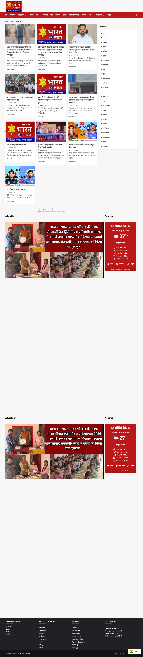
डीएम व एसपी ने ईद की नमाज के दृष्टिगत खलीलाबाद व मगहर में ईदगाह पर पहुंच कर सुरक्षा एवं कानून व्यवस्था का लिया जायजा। (51, 51)
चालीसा (105, 83)
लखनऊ (105, 124)
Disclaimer (76, 631)
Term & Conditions (78, 642)
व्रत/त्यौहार (106, 128)
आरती (104, 56)
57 (58, 210)
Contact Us (76, 633)
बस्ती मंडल (105, 97)
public (105, 38)
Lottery (8, 634)
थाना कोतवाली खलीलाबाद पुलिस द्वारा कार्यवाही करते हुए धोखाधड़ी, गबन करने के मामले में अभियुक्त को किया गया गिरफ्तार (20, 51)
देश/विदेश (12, 15)
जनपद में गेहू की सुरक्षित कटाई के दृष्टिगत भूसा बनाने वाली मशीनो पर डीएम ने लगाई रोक (82, 50)
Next (62, 210)
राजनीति (45, 15)
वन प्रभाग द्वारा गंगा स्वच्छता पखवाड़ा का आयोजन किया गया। (20, 98)
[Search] (136, 15)
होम (6, 15)
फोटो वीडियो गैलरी (74, 15)
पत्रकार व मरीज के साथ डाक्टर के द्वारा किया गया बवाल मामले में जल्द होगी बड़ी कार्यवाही (81, 100)
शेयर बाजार (99, 15)
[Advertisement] (118, 168)
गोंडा (104, 74)
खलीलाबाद (105, 65)
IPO (104, 33)
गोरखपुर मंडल (42, 91)
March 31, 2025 (12, 58)
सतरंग (64, 15)
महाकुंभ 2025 (106, 106)
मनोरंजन (58, 15)
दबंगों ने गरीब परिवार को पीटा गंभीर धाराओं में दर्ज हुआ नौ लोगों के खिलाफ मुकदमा (50, 100)
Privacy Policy (77, 636)
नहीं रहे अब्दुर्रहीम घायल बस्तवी (16, 144)
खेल (51, 15)
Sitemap (75, 645)
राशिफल (84, 15)
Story (38, 15)
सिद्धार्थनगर (106, 146)
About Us (75, 628)
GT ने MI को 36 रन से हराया (16, 189)
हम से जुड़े (75, 648)
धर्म (90, 15)
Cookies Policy (77, 639)
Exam (8, 629)
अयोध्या (105, 51)
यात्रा (109, 15)
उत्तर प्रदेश (21, 15)
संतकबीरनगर (10, 41)
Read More (10, 69)
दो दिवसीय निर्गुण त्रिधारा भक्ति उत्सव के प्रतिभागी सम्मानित (50, 146)
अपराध (31, 15)
